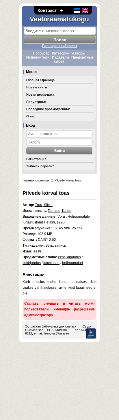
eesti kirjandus (69, 257)
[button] (61, 10)
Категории (60, 53)
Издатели (60, 57)
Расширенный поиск (59, 46)
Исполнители (37, 57)
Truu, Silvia (44, 205)
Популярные (36, 101)
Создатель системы (91, 333)
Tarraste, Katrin (59, 211)
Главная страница (40, 80)
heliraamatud (72, 263)
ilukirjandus (32, 263)
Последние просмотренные (48, 109)
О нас (30, 116)
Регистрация (36, 159)
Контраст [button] (47, 10)
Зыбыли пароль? (40, 166)
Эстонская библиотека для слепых (50, 326)
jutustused (51, 263)
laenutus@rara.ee (56, 333)
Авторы (78, 53)
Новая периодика (40, 94)
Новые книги (36, 87)
